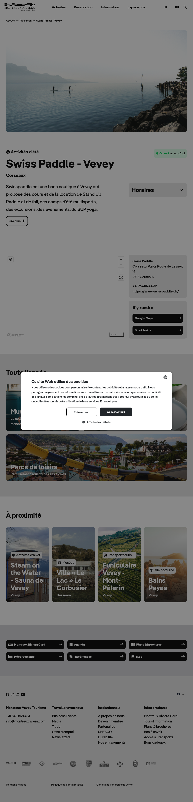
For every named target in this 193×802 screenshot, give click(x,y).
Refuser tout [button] (82, 412)
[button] (96, 422)
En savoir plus (108, 401)
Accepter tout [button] (116, 411)
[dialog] (96, 401)
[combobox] (165, 377)
